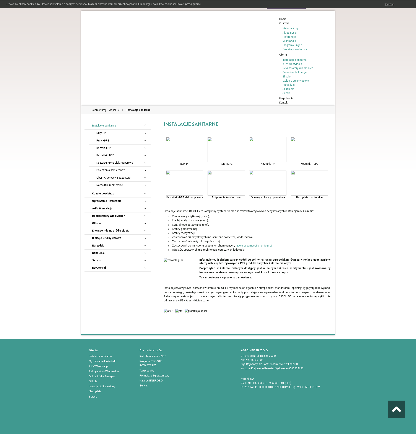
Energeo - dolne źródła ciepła (110, 230)
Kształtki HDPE (309, 148)
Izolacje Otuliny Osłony (106, 238)
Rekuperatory (108, 215)
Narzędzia (98, 245)
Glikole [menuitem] (287, 76)
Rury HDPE (226, 148)
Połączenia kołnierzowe (226, 183)
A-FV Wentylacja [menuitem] (292, 64)
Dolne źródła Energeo (102, 376)
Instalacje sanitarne (104, 125)
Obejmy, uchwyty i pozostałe (267, 183)
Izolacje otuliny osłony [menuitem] (296, 80)
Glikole (96, 223)
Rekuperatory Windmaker (104, 371)
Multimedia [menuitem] (289, 41)
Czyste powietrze (103, 193)
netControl (99, 267)
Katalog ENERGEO (151, 380)
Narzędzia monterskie (309, 183)
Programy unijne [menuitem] (292, 45)
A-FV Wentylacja (102, 208)
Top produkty (147, 370)
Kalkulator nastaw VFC (153, 356)
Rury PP (184, 148)
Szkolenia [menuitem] (288, 88)
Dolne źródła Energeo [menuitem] (295, 72)
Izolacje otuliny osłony (102, 386)
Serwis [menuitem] (287, 93)
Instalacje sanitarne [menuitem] (295, 59)
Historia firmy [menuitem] (290, 28)
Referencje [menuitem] (289, 36)
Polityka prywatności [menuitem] (295, 49)
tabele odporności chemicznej (254, 245)
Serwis (96, 260)
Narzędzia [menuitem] (289, 84)
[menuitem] (282, 19)
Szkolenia (98, 253)
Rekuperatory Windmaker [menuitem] (298, 68)
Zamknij (389, 4)
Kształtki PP (268, 148)
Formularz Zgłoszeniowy (154, 375)
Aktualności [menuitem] (290, 32)
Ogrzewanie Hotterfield (106, 200)
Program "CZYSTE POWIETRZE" (151, 363)
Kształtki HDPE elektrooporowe (184, 181)
